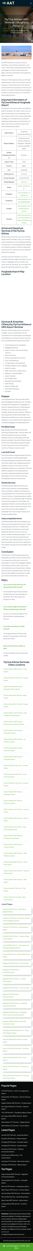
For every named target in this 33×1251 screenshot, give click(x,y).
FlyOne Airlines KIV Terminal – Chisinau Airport (16, 784)
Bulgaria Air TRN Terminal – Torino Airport (16, 963)
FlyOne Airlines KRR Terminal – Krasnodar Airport (13, 793)
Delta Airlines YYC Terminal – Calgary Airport (15, 1122)
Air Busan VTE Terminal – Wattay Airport (14, 1165)
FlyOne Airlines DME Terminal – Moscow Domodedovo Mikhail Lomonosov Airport (14, 723)
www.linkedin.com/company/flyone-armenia (24, 208)
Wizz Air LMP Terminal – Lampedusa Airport (15, 1186)
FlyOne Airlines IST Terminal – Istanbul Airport (16, 767)
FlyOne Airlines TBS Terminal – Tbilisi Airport (15, 881)
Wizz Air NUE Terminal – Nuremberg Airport (15, 1197)
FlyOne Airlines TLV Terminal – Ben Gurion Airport (14, 898)
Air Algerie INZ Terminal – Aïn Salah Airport (14, 1142)
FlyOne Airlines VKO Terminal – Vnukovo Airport (13, 845)
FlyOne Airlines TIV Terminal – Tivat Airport (15, 889)
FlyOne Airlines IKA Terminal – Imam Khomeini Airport (15, 775)
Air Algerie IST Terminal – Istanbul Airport (14, 1145)
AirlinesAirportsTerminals (11, 28)
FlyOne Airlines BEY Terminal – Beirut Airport (15, 696)
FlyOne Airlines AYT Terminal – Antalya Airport (16, 679)
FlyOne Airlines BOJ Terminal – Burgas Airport (16, 705)
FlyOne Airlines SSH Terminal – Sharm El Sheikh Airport (16, 872)
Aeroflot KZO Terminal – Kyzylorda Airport (14, 1135)
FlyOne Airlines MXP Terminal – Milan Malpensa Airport (15, 854)
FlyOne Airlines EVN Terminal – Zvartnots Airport (13, 749)
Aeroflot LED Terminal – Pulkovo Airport (14, 1138)
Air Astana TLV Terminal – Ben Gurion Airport (15, 1161)
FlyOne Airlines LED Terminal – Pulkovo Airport (16, 819)
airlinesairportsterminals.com (17, 1240)
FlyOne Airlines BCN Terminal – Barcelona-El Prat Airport (13, 688)
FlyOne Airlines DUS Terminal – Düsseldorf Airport (13, 731)
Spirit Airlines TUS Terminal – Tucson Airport (15, 1125)
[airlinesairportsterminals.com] (8, 3)
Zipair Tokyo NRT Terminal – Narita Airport (14, 1200)
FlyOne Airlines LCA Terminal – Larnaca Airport (16, 810)
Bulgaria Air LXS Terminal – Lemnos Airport (16, 988)
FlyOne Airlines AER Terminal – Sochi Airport (15, 670)
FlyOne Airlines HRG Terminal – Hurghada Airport (13, 758)
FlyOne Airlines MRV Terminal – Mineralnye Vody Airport (13, 837)
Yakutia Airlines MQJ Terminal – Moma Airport (15, 1193)
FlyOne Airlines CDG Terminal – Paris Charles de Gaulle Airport (15, 714)
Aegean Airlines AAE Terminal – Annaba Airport (16, 1103)
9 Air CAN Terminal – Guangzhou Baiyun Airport (16, 1112)
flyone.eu (24, 182)
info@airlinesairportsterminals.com (12, 1234)
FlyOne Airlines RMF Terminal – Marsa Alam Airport (16, 863)
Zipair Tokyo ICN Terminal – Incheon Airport (15, 1190)
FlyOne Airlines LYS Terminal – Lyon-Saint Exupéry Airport (15, 828)
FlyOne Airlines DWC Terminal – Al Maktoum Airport (14, 740)
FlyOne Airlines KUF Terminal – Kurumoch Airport (13, 802)
